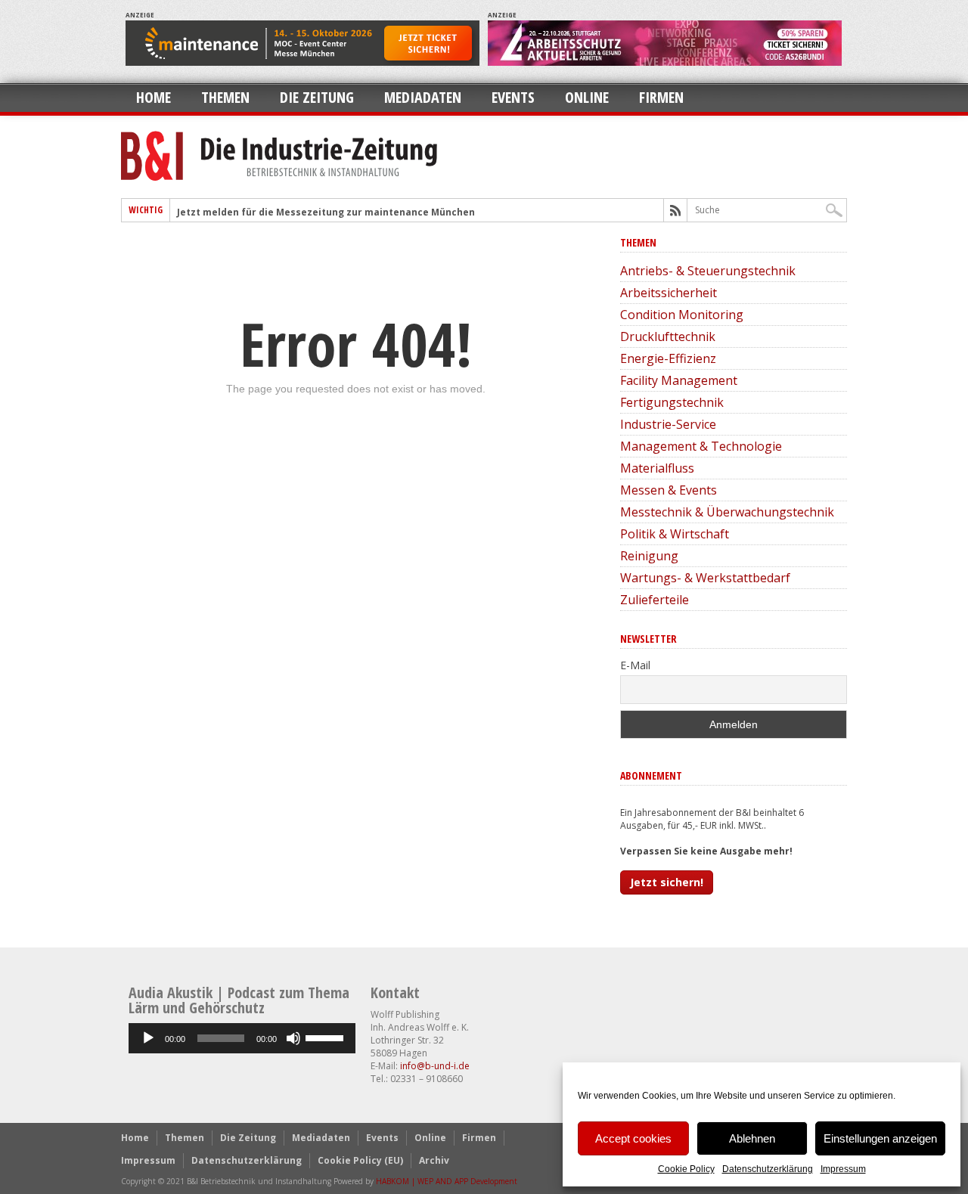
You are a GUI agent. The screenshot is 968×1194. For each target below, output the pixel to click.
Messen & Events (668, 490)
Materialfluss (657, 468)
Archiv (434, 1160)
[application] (242, 1038)
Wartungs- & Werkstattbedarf (705, 577)
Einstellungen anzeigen (880, 1138)
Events (513, 97)
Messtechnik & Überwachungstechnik (727, 512)
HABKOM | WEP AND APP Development (446, 1181)
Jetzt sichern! (666, 882)
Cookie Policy (686, 1169)
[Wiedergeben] (148, 1038)
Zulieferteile (654, 599)
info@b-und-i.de (435, 1065)
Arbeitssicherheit (668, 292)
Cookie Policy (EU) (360, 1160)
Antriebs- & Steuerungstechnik (708, 270)
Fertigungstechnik (672, 402)
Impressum (843, 1169)
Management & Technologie (701, 446)
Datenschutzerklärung (767, 1169)
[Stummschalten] (293, 1038)
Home (153, 97)
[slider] (327, 1036)
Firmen (661, 97)
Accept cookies (633, 1138)
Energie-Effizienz (668, 358)
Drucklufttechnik (667, 336)
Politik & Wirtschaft (674, 534)
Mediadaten (422, 97)
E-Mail (635, 665)
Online (587, 97)
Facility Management (678, 380)
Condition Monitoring (681, 314)
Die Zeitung (317, 97)
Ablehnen (752, 1138)
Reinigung (649, 555)
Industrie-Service (668, 424)
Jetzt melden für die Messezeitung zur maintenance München (326, 212)
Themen (225, 97)
